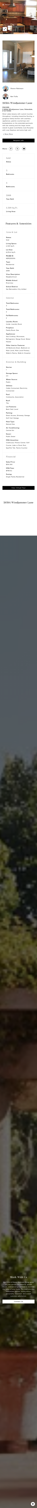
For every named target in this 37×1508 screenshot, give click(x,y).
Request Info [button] (18, 140)
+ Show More (8, 134)
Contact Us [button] (18, 1301)
